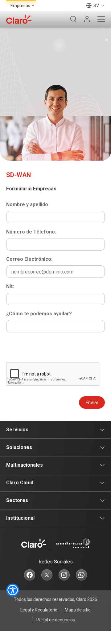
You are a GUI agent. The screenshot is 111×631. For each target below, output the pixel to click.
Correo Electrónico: (29, 259)
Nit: (10, 286)
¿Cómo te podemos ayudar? (39, 314)
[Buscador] (73, 19)
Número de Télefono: (31, 232)
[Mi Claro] (87, 19)
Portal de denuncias (55, 619)
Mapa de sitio (78, 609)
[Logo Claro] (18, 19)
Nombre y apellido (27, 204)
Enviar (91, 403)
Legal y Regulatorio (38, 609)
